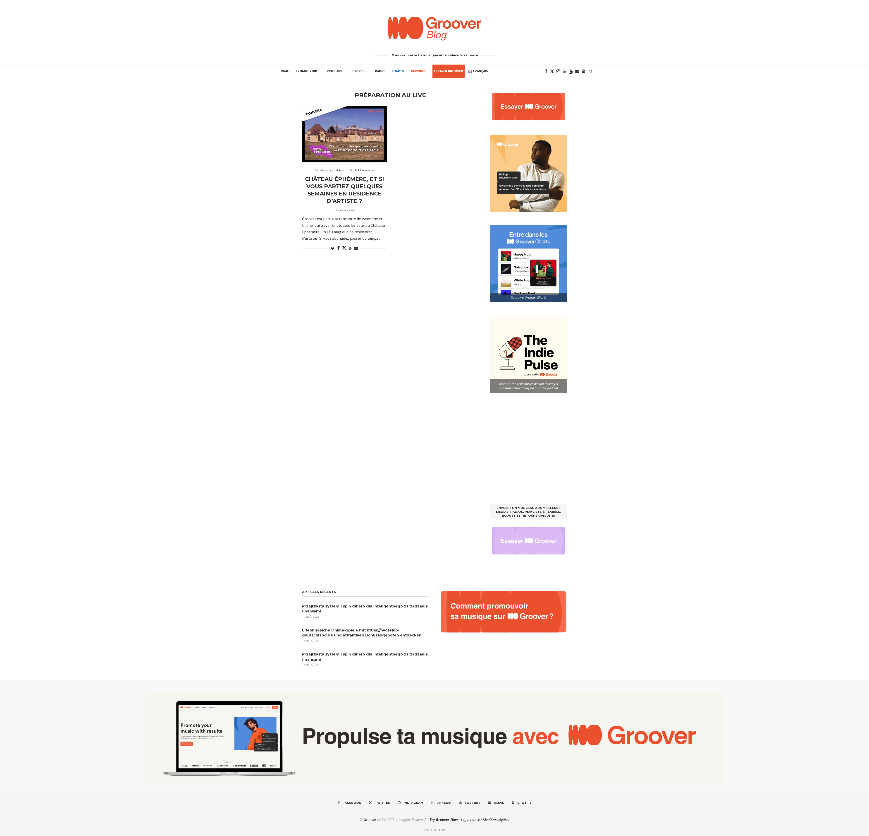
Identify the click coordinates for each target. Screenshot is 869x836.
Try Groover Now (444, 819)
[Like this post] (332, 248)
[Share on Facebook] (338, 248)
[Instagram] (558, 71)
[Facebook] (546, 71)
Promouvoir (306, 71)
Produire (335, 71)
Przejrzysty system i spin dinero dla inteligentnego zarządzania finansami (365, 608)
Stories (358, 71)
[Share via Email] (356, 248)
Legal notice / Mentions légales (485, 819)
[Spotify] (583, 71)
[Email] (577, 71)
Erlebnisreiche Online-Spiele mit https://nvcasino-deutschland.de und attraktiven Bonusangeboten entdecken (361, 632)
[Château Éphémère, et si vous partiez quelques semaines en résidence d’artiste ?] (344, 134)
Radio (380, 71)
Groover (370, 819)
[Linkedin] (564, 71)
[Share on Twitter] (344, 248)
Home (284, 71)
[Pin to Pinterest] (350, 248)
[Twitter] (552, 71)
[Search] (590, 71)
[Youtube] (571, 71)
